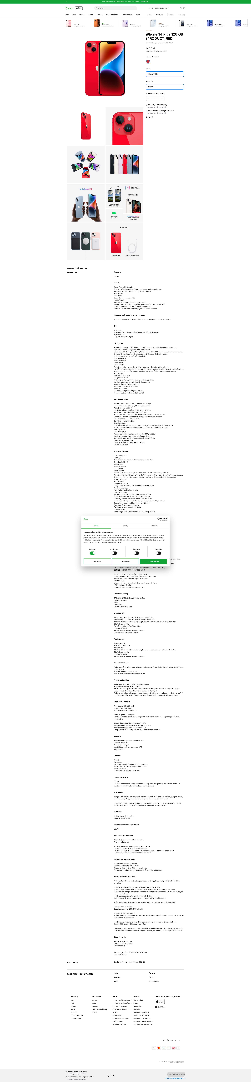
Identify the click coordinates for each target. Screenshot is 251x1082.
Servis (115, 1012)
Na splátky (138, 1006)
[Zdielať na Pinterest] (152, 117)
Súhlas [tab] (96, 526)
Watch (90, 15)
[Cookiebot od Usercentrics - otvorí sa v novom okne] (158, 519)
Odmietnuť (97, 561)
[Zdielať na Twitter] (149, 117)
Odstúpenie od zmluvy (142, 1018)
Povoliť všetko (154, 561)
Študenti (171, 15)
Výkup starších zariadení (122, 1000)
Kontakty (95, 1000)
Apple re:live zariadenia (115, 1)
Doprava (137, 1009)
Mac (67, 15)
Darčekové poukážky (141, 1012)
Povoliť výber (125, 561)
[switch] (114, 553)
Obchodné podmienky (142, 1015)
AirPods (99, 15)
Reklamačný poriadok (121, 1018)
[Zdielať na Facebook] (147, 117)
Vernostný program (120, 1006)
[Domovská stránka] (74, 8)
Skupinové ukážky (119, 1024)
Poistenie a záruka (120, 1009)
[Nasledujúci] (249, 23)
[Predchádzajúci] (2, 23)
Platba (136, 1003)
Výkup (149, 15)
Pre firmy (182, 15)
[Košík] (183, 7)
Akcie (138, 15)
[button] (67, 2)
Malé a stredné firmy (99, 1009)
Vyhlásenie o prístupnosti (143, 1024)
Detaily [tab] (125, 526)
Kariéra (94, 1012)
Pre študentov (118, 1021)
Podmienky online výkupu (122, 1003)
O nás (94, 1003)
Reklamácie (117, 1015)
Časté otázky (139, 1000)
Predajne (159, 15)
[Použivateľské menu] (181, 8)
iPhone (82, 15)
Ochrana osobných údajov (143, 1021)
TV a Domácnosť (112, 15)
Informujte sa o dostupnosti (174, 1078)
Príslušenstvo (127, 15)
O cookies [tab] (154, 526)
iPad (74, 15)
